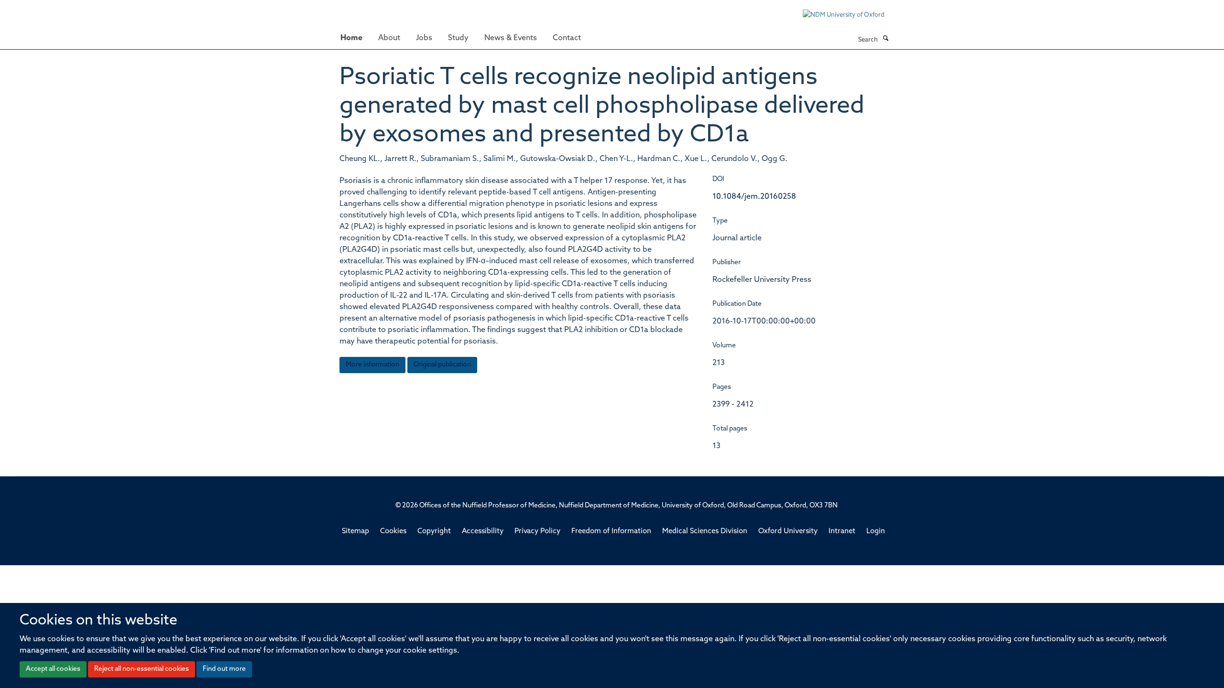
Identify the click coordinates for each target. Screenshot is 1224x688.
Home (351, 38)
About (389, 38)
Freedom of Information (611, 531)
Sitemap (355, 531)
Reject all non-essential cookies (141, 669)
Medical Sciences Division (704, 531)
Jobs (424, 38)
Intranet (842, 531)
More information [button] (372, 364)
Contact (567, 38)
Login (875, 531)
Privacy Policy (537, 531)
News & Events (510, 38)
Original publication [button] (442, 364)
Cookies (393, 531)
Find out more (224, 669)
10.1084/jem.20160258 (754, 197)
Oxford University (788, 531)
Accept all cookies (53, 669)
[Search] (885, 39)
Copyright (434, 531)
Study (458, 38)
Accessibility (482, 531)
